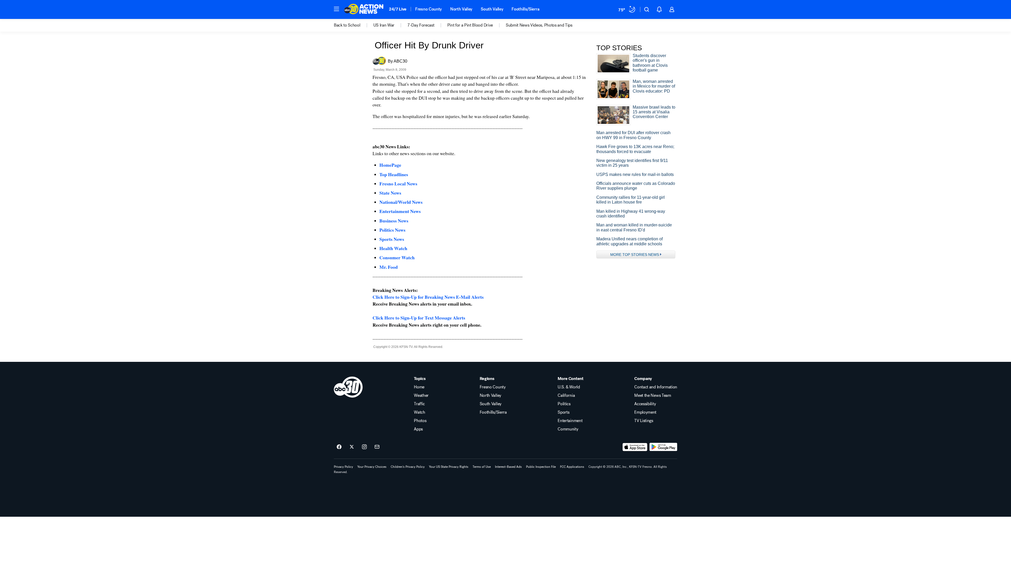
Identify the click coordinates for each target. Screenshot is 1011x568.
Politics (564, 404)
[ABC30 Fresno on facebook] (339, 447)
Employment (645, 412)
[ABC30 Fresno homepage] (364, 9)
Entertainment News (400, 211)
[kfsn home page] (348, 387)
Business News (393, 220)
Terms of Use (482, 466)
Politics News (392, 229)
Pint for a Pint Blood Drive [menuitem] (470, 25)
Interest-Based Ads (508, 466)
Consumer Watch (397, 257)
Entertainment (570, 421)
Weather (421, 395)
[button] (336, 9)
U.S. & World (569, 387)
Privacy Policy (343, 466)
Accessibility (645, 404)
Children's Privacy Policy (408, 466)
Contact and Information (655, 387)
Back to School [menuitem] (347, 25)
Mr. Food (388, 266)
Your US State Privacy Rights (448, 466)
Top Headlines (393, 174)
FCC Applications (572, 466)
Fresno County (428, 9)
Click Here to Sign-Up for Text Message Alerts (419, 317)
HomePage (390, 164)
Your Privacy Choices (371, 466)
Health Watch (393, 248)
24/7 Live (398, 9)
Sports (563, 412)
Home (419, 387)
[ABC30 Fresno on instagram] (364, 447)
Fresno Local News (398, 183)
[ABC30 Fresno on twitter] (351, 447)
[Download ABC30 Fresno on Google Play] (663, 447)
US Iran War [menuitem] (383, 25)
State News (390, 192)
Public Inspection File (541, 466)
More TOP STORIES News (634, 254)
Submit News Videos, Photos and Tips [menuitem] (539, 25)
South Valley (492, 9)
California (566, 395)
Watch (419, 412)
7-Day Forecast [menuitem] (420, 25)
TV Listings (643, 421)
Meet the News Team (652, 395)
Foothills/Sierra (525, 9)
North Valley (461, 9)
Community (568, 429)
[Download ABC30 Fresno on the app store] (635, 447)
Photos (420, 421)
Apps (418, 429)
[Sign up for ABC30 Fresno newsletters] (377, 447)
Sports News (391, 239)
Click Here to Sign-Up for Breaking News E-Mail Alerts (428, 296)
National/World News (401, 202)
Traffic (419, 404)
